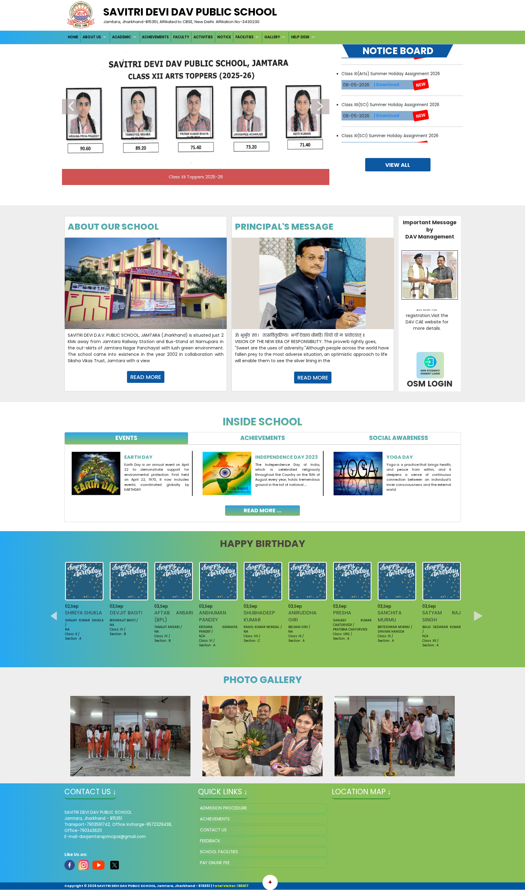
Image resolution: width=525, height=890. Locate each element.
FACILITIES (244, 37)
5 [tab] (191, 163)
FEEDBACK (210, 841)
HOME (73, 37)
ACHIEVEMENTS (155, 37)
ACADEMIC (121, 37)
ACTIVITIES (203, 37)
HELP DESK (300, 37)
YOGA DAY (399, 457)
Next (320, 106)
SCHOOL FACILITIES (219, 852)
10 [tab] (237, 163)
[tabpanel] (263, 479)
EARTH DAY (138, 457)
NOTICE (224, 37)
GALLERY (272, 37)
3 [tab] (173, 163)
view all (397, 165)
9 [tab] (228, 163)
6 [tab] (200, 163)
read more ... (262, 510)
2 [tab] (164, 163)
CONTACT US (213, 830)
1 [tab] (155, 163)
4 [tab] (182, 163)
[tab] (126, 438)
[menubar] (192, 37)
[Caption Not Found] (130, 736)
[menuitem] (73, 37)
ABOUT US (92, 37)
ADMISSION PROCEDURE (223, 808)
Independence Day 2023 (286, 457)
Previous (71, 106)
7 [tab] (209, 163)
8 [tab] (218, 163)
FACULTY (181, 37)
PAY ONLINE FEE (215, 863)
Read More (145, 377)
